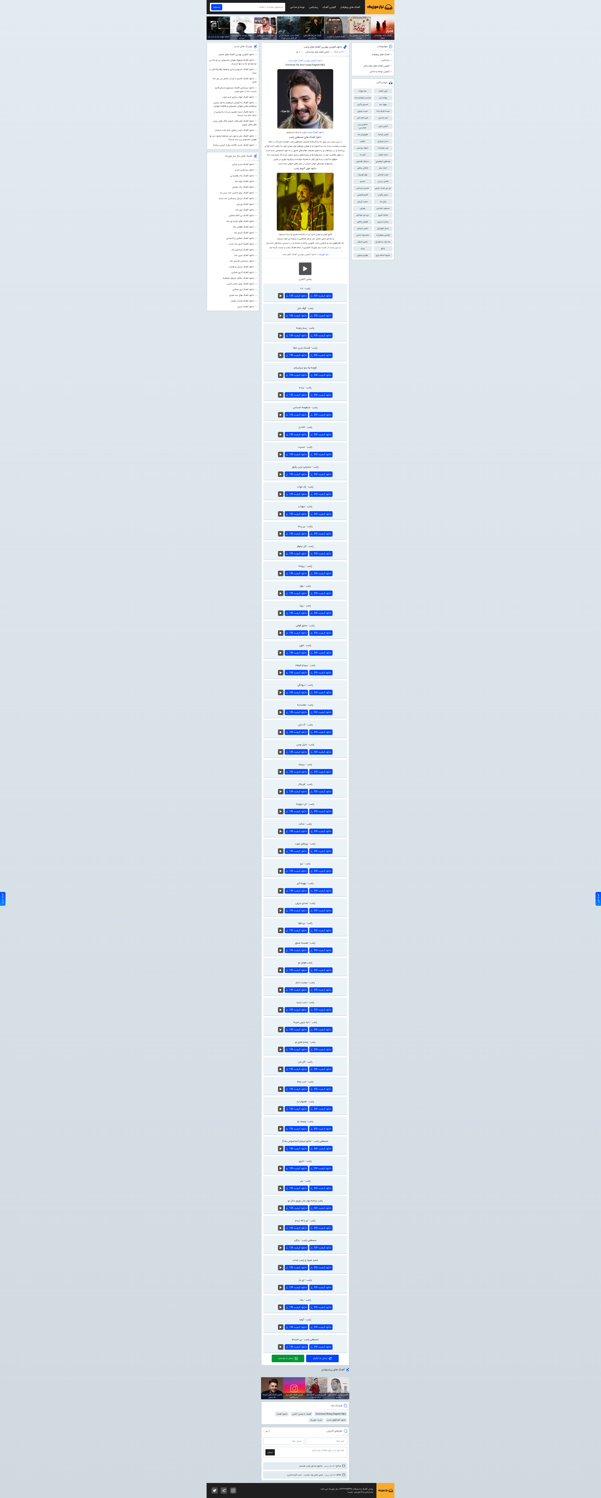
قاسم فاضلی (362, 195)
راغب (363, 248)
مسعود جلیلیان (383, 208)
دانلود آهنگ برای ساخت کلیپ (240, 283)
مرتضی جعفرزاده (383, 235)
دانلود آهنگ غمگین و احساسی (240, 238)
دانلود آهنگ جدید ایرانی (243, 164)
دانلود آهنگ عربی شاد (244, 255)
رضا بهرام (362, 91)
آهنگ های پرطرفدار (350, 7)
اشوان (362, 141)
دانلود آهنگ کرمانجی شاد (242, 249)
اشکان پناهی (362, 168)
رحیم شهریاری (383, 228)
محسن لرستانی (362, 188)
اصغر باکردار (383, 195)
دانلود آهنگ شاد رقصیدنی (242, 175)
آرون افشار (383, 91)
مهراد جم (383, 104)
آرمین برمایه (383, 134)
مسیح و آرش (362, 104)
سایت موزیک (316, 1420)
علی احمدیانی (362, 117)
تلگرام (224, 1490)
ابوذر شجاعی (383, 174)
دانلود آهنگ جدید (315, 132)
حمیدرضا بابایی (362, 235)
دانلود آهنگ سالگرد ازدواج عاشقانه (238, 278)
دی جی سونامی (362, 215)
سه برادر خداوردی (382, 241)
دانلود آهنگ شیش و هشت (241, 266)
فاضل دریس (383, 181)
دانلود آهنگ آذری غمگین (242, 272)
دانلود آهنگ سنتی (245, 306)
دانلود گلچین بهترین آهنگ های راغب (323, 46)
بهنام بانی (383, 97)
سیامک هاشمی (362, 161)
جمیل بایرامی (362, 228)
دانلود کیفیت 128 (298, 295)
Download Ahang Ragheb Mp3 (331, 1414)
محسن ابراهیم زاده (362, 97)
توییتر (214, 1490)
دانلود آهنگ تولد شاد (244, 181)
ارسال (270, 1452)
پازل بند (383, 201)
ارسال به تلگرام (320, 1358)
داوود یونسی (362, 148)
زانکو (383, 248)
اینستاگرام (233, 1490)
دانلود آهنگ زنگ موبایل (243, 187)
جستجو (216, 7)
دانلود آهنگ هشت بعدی (242, 300)
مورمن (362, 208)
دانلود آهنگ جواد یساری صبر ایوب (238, 97)
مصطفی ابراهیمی (383, 161)
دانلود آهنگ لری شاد (244, 209)
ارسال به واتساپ (285, 1358)
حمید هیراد (383, 154)
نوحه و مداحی (297, 7)
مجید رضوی (362, 111)
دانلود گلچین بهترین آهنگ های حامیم (236, 54)
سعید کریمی (362, 201)
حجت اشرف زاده (383, 111)
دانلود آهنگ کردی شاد (244, 232)
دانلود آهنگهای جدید (336, 1420)
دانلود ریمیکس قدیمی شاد (242, 261)
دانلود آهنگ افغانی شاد (243, 226)
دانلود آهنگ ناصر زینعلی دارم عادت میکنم (234, 130)
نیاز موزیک (379, 7)
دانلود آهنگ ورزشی (245, 204)
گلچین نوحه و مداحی (379, 71)
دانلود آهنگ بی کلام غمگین (241, 215)
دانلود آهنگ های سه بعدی (241, 295)
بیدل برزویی (383, 141)
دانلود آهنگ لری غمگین (243, 289)
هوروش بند (362, 134)
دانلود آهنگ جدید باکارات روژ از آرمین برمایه (233, 145)
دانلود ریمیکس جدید (244, 169)
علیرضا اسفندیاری (383, 255)
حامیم (362, 181)
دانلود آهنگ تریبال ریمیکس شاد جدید (236, 198)
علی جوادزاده (383, 148)
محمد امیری (383, 215)
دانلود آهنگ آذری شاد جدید (241, 243)
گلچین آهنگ (329, 7)
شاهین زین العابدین (362, 126)
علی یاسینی (383, 117)
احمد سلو (383, 168)
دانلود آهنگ (282, 1414)
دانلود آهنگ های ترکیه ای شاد (240, 221)
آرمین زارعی (383, 126)
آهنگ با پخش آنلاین (301, 1414)
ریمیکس (313, 7)
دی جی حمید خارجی (383, 188)
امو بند (362, 154)
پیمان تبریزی (383, 221)
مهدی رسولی (362, 255)
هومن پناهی (362, 221)
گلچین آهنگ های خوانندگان (317, 52)
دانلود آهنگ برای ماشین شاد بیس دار (237, 192)
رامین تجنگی (363, 241)
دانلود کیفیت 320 (322, 295)
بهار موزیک (362, 174)
